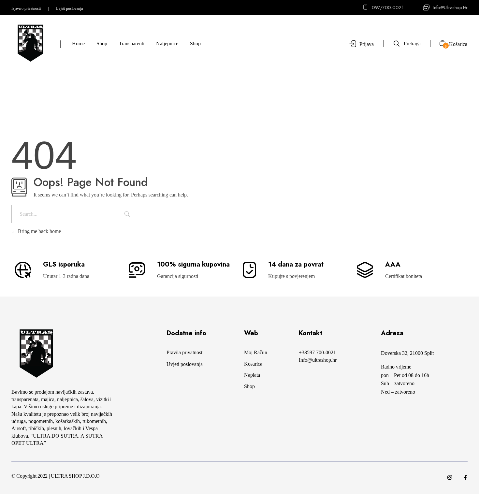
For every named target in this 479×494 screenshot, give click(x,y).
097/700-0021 (388, 7)
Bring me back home (39, 231)
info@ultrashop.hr (450, 7)
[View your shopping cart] (440, 43)
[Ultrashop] (30, 43)
